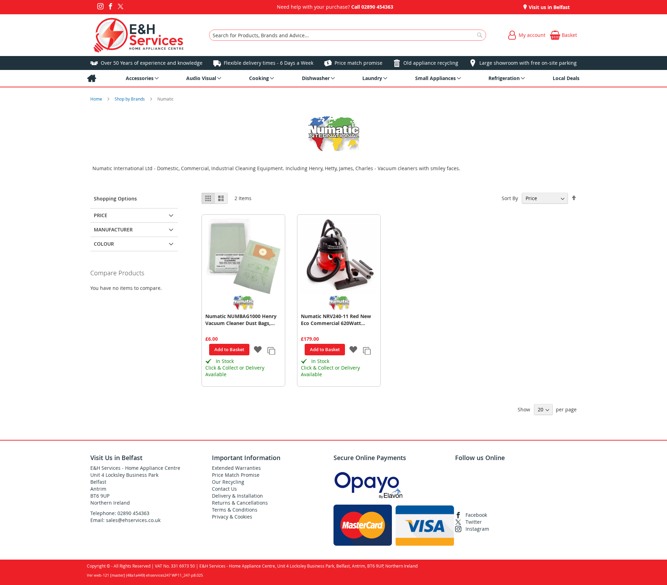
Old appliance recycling (430, 63)
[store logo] (138, 35)
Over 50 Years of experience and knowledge (152, 63)
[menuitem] (91, 78)
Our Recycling (228, 482)
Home (96, 99)
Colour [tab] (104, 243)
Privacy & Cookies (232, 516)
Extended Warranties (236, 468)
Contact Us (224, 488)
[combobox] (347, 35)
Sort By (510, 198)
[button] (258, 350)
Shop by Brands (130, 99)
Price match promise (358, 63)
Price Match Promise (236, 475)
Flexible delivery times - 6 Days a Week (268, 63)
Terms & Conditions (234, 509)
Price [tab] (100, 215)
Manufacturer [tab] (113, 229)
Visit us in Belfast (548, 7)
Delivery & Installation (237, 495)
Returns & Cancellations (240, 502)
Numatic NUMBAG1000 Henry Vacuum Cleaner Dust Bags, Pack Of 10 (241, 320)
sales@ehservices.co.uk (133, 520)
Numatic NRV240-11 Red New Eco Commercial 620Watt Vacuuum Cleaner (336, 320)
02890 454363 (377, 6)
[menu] (333, 78)
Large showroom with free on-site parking (528, 63)
